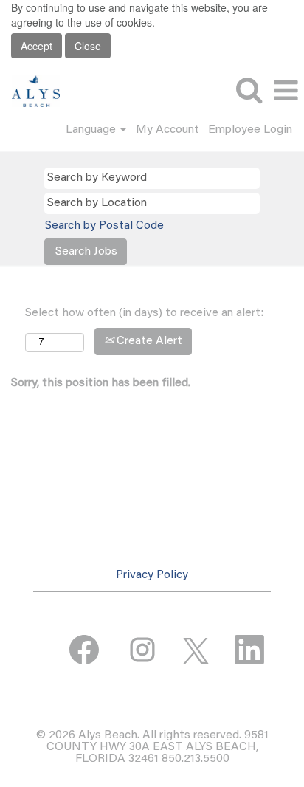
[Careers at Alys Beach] (30, 90)
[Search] (248, 91)
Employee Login (250, 130)
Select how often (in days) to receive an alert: (144, 313)
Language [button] (92, 130)
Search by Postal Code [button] (104, 226)
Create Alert (148, 341)
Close (88, 45)
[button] (285, 91)
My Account (167, 130)
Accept (36, 45)
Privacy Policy (152, 575)
